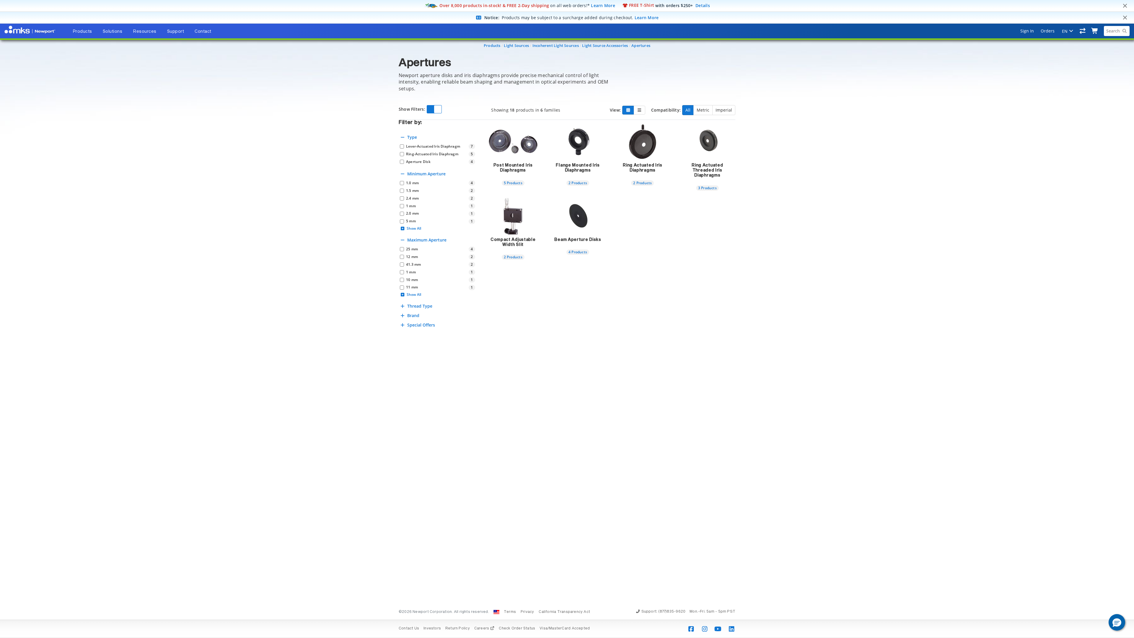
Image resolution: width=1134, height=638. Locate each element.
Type (412, 137)
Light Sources (516, 45)
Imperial (724, 110)
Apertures (640, 45)
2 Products (577, 182)
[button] (1117, 622)
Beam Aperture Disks (577, 240)
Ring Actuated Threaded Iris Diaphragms (707, 170)
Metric (703, 110)
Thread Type (419, 306)
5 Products (513, 182)
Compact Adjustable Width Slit (513, 242)
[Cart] (1094, 31)
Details (702, 5)
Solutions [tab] (113, 32)
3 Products (707, 187)
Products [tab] (82, 32)
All (687, 110)
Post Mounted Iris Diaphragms (513, 167)
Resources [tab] (145, 32)
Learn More (603, 5)
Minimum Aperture (426, 174)
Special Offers (421, 325)
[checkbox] (437, 146)
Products (492, 45)
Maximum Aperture (427, 240)
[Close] (1125, 6)
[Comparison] (1082, 31)
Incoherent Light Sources (555, 45)
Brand (413, 315)
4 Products (577, 251)
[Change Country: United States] (496, 612)
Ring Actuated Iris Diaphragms (642, 167)
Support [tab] (175, 32)
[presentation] (567, 319)
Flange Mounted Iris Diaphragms (577, 167)
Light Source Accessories (605, 45)
